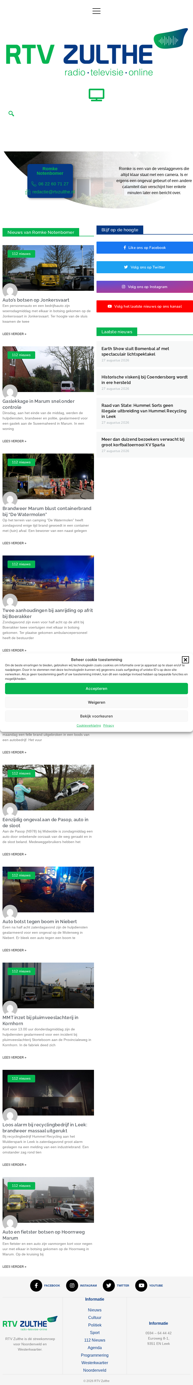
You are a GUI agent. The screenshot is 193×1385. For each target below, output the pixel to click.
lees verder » (14, 334)
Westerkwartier (94, 1363)
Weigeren (96, 702)
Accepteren (96, 688)
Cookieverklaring (89, 725)
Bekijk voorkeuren (96, 716)
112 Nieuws (94, 1340)
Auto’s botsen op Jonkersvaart (36, 300)
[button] (185, 659)
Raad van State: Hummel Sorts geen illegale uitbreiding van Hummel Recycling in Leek (144, 411)
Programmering (95, 1355)
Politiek (95, 1325)
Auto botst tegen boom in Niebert (40, 921)
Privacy (108, 725)
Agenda (95, 1348)
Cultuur (94, 1317)
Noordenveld (94, 1370)
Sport (95, 1333)
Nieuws (95, 1310)
